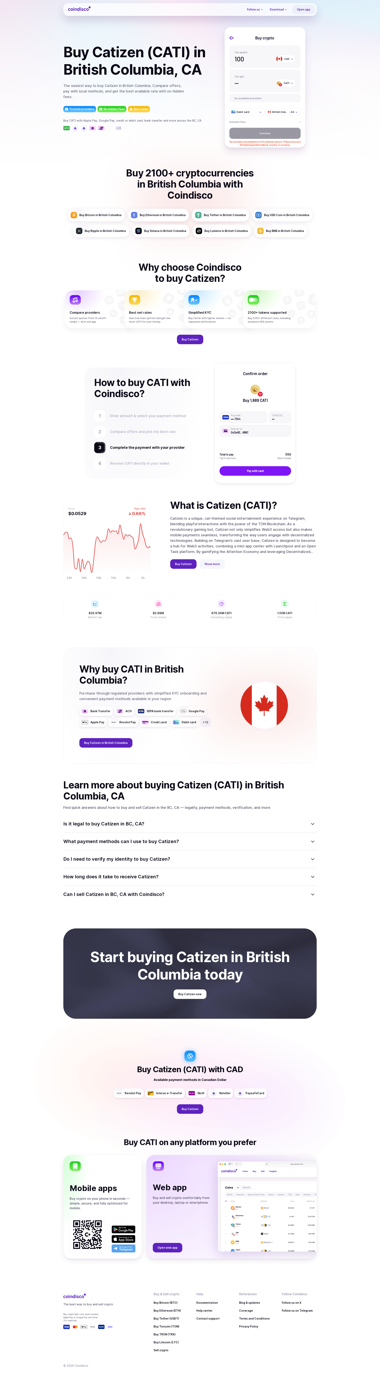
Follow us (253, 9)
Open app (303, 9)
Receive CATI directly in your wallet (139, 463)
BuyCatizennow (190, 994)
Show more (212, 564)
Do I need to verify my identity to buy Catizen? (116, 859)
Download (277, 9)
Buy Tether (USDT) (166, 1318)
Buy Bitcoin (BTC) (166, 1302)
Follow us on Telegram (297, 1310)
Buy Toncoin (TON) (166, 1326)
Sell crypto (161, 1350)
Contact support (207, 1318)
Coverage (246, 1310)
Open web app (168, 1247)
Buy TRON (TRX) (165, 1334)
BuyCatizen (190, 339)
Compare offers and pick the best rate (143, 432)
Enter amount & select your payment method (150, 416)
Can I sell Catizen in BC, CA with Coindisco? (113, 894)
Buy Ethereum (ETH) (167, 1310)
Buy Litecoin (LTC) (166, 1342)
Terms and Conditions (254, 1318)
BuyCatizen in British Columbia (106, 742)
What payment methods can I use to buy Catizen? (121, 841)
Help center (204, 1310)
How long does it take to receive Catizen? (111, 877)
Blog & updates (249, 1302)
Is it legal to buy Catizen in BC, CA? (103, 824)
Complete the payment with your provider (145, 447)
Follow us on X (291, 1302)
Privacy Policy (248, 1326)
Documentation (207, 1302)
